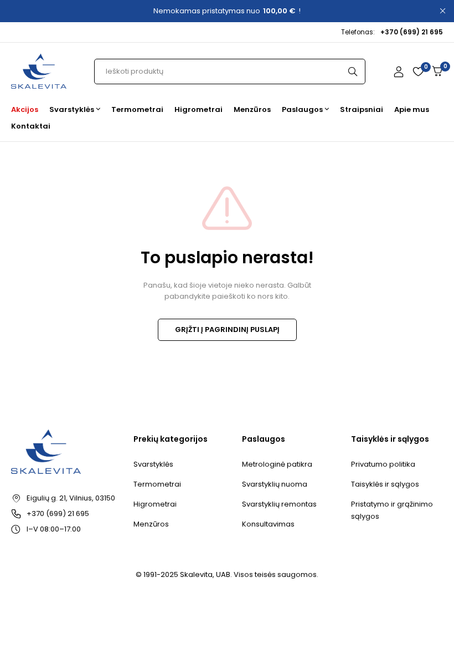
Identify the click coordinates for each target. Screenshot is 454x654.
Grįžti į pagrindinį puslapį (227, 329)
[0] (437, 71)
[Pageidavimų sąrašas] (418, 71)
